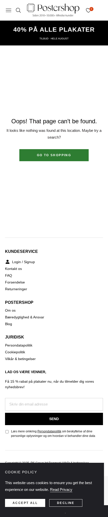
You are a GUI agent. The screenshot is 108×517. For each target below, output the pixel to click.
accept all (25, 503)
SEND (54, 419)
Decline (66, 503)
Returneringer (16, 289)
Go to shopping (54, 155)
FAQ (8, 275)
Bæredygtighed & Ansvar (24, 317)
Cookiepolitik (15, 352)
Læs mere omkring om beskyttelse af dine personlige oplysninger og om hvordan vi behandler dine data (53, 434)
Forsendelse (15, 282)
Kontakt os (13, 269)
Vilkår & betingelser (20, 359)
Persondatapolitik (18, 345)
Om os (10, 310)
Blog (8, 324)
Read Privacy (61, 489)
